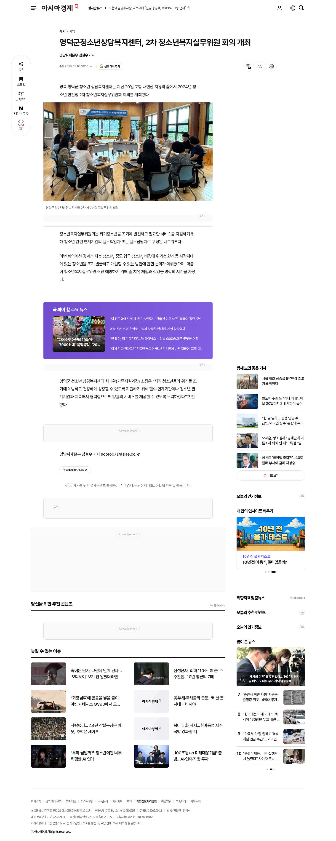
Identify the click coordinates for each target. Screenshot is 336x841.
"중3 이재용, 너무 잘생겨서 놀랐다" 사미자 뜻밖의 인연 (260, 758)
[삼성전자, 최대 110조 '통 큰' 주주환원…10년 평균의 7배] (151, 684)
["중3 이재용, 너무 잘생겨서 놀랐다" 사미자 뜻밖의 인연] (294, 762)
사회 (62, 31)
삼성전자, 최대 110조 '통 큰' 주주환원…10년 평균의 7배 (198, 673)
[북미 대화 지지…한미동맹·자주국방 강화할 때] (151, 739)
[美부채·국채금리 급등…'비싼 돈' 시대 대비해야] (151, 711)
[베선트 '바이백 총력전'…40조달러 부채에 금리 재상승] (247, 467)
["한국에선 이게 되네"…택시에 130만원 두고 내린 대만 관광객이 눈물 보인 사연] (294, 723)
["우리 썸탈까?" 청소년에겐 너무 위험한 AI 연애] (48, 766)
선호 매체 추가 (112, 66)
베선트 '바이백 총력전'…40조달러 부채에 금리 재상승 (282, 460)
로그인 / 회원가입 (279, 8)
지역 (72, 31)
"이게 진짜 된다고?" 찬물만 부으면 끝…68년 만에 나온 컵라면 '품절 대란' (156, 349)
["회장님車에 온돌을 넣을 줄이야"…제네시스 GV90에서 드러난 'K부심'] (48, 711)
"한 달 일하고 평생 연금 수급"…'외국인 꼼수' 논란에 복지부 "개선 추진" (283, 421)
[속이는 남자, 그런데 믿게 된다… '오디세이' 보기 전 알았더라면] (48, 684)
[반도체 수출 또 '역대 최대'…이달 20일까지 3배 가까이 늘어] (247, 407)
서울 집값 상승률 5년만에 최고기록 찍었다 (283, 381)
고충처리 (181, 801)
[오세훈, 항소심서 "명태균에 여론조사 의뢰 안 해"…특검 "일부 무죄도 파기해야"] (247, 447)
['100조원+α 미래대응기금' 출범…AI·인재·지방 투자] (151, 766)
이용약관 (166, 801)
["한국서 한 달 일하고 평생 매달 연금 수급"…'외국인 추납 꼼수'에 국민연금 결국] (294, 743)
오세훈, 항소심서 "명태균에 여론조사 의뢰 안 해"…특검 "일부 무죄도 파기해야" (283, 441)
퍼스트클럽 (87, 801)
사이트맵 (195, 801)
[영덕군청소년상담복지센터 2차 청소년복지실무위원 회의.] (128, 151)
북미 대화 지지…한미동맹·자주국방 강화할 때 (197, 728)
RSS (129, 801)
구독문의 (103, 801)
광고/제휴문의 (53, 801)
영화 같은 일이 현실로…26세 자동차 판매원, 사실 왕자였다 (147, 329)
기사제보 (117, 801)
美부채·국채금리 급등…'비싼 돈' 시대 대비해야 (198, 701)
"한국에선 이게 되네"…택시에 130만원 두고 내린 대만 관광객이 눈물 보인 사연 (261, 719)
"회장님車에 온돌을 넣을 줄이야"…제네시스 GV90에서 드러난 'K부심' (95, 701)
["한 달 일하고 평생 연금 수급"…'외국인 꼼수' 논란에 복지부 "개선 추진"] (247, 427)
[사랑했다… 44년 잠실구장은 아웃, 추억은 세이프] (48, 739)
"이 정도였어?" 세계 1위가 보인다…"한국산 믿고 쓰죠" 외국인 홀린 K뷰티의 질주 (156, 319)
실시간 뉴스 (95, 8)
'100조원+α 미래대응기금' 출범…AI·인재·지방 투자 (197, 756)
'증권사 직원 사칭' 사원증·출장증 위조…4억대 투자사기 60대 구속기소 (261, 699)
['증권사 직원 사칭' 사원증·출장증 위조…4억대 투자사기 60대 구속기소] (294, 703)
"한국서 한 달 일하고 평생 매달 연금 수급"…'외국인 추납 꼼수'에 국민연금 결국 (261, 739)
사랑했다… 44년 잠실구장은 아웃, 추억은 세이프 (96, 728)
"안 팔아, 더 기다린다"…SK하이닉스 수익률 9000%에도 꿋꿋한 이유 (154, 339)
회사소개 (36, 801)
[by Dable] (217, 605)
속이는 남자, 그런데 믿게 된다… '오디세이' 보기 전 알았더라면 (96, 673)
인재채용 (71, 801)
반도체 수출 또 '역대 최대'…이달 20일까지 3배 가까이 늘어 (282, 401)
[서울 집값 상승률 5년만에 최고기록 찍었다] (247, 388)
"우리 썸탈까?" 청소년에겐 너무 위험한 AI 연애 (96, 756)
